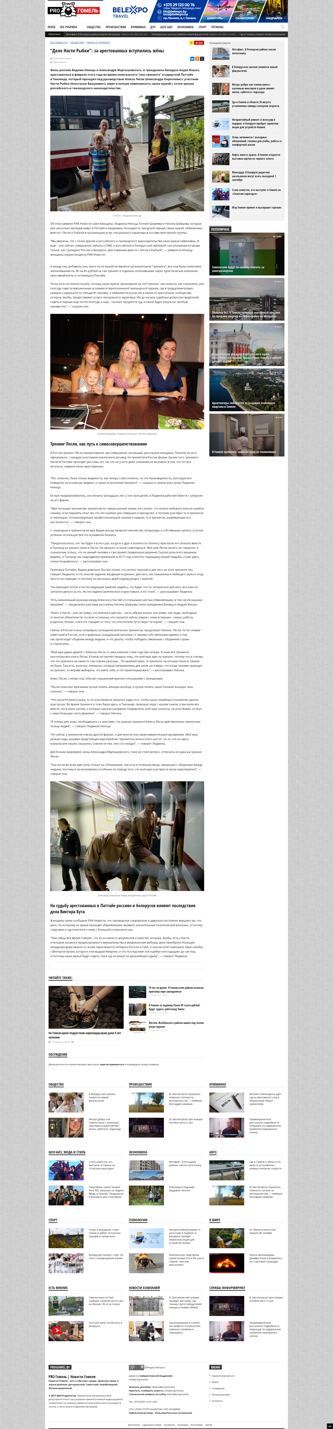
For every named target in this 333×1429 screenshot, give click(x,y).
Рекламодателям (221, 1394)
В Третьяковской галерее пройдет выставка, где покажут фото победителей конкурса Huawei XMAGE (185, 1302)
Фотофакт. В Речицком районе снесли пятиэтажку (93, 34)
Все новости (58, 42)
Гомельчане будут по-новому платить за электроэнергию (238, 269)
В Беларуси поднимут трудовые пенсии (182, 1188)
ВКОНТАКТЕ (134, 1425)
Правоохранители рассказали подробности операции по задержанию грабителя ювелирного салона (265, 1126)
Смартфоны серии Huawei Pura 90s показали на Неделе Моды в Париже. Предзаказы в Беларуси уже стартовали (106, 1192)
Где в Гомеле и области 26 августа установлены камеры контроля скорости (280, 34)
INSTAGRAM (197, 1425)
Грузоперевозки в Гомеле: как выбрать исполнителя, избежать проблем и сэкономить (185, 1327)
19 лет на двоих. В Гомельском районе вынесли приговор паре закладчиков (176, 989)
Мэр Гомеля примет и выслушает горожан (256, 207)
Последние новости (219, 43)
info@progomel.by (138, 1379)
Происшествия (116, 27)
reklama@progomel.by (163, 1386)
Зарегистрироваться (223, 1375)
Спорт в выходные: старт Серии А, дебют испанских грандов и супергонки (105, 1233)
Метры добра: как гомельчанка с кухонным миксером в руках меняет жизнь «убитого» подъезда (253, 88)
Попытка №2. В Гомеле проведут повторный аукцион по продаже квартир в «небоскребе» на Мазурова (246, 314)
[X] (202, 59)
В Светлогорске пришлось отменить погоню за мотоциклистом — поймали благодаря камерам (185, 1099)
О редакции (218, 1388)
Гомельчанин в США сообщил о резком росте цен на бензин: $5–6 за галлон (106, 1301)
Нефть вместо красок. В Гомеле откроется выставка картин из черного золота (256, 156)
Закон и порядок (98, 42)
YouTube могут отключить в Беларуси (105, 1324)
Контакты (217, 1400)
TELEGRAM (182, 1425)
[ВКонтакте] (192, 59)
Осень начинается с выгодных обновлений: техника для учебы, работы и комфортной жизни (257, 141)
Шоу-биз (166, 27)
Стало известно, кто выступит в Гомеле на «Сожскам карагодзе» (256, 192)
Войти (215, 1382)
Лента (51, 27)
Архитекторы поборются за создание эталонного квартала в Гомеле (243, 404)
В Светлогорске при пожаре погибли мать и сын (186, 1121)
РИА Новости (60, 62)
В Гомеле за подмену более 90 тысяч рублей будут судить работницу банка (174, 1007)
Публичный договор (141, 1412)
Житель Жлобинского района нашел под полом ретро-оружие (176, 1025)
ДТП (152, 27)
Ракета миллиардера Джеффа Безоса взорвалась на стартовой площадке (265, 1258)
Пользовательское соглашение (173, 1412)
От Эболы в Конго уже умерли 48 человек (262, 1231)
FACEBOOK (169, 1425)
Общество (94, 27)
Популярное (220, 229)
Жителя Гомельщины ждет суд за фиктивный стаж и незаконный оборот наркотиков (265, 1099)
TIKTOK (208, 1425)
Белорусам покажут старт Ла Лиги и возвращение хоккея (106, 1256)
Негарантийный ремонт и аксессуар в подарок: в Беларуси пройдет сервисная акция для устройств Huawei (255, 123)
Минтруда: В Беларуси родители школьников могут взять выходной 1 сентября (254, 176)
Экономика (185, 27)
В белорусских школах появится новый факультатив (180, 34)
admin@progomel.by (178, 1394)
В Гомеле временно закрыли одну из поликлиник (244, 452)
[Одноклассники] (197, 59)
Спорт (203, 27)
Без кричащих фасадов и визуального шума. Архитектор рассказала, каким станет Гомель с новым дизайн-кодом (246, 357)
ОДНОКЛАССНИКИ (152, 1425)
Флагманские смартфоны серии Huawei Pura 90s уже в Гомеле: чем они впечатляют (186, 1259)
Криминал (138, 27)
